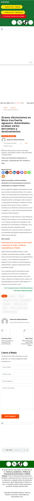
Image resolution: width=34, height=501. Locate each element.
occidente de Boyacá (9, 312)
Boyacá (13, 107)
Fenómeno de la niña (20, 304)
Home (5, 107)
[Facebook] (14, 22)
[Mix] (25, 172)
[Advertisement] (17, 82)
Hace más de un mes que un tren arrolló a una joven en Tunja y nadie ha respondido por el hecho (16, 245)
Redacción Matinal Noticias (15, 139)
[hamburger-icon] (31, 62)
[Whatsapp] (30, 22)
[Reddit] (10, 172)
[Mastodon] (21, 172)
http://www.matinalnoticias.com (19, 322)
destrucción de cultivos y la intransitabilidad (16, 300)
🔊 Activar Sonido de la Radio (13, 16)
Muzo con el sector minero (19, 308)
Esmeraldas (6, 304)
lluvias (5, 308)
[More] (3, 176)
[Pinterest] (18, 172)
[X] (7, 172)
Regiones (12, 136)
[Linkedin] (14, 172)
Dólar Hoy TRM (4, 103)
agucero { (13, 296)
